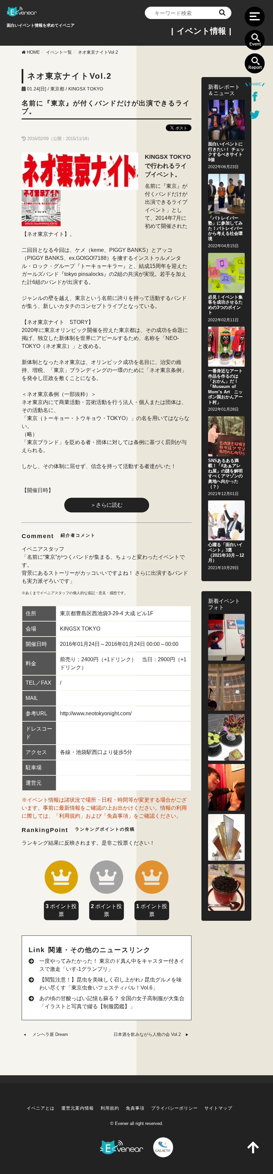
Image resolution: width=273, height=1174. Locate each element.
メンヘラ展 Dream (50, 1034)
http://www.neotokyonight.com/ (96, 713)
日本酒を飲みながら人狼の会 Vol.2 (147, 1034)
